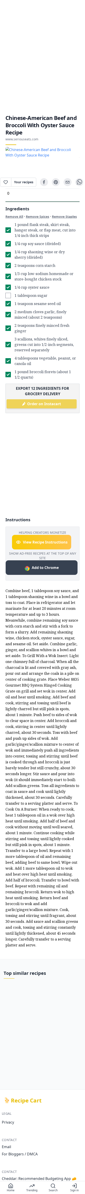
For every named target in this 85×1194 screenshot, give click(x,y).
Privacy (8, 1122)
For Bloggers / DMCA (20, 1154)
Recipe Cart (26, 1100)
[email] (67, 182)
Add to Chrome (45, 567)
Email (6, 1146)
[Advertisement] (42, 57)
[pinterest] (56, 182)
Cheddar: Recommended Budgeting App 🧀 (39, 1178)
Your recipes (23, 182)
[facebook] (44, 182)
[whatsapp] (79, 182)
